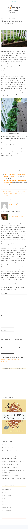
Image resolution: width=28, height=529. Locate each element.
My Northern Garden (14, 9)
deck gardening (16, 149)
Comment (4, 293)
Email (3, 323)
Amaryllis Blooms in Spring (10, 467)
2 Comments (13, 18)
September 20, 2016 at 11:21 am (16, 216)
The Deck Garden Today (11, 170)
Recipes (4, 504)
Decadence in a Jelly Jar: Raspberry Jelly (13, 478)
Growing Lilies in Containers (10, 447)
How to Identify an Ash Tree (10, 464)
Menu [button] (15, 1)
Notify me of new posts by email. (10, 347)
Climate (4, 492)
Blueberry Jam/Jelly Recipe (10, 475)
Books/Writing (6, 489)
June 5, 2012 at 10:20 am (14, 204)
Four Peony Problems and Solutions (12, 444)
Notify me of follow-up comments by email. (11, 340)
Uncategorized (6, 507)
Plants (3, 26)
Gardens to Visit (6, 495)
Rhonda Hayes (12, 203)
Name (3, 315)
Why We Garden (7, 510)
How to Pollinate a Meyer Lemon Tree (13, 461)
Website (3, 330)
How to (4, 498)
